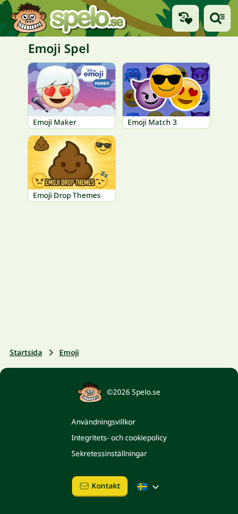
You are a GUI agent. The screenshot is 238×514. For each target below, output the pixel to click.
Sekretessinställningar (109, 453)
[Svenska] (149, 486)
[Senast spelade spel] (185, 18)
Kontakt (106, 486)
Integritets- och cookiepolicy (119, 437)
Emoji (69, 352)
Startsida (26, 352)
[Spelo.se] (68, 18)
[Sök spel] (217, 18)
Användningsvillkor (103, 422)
